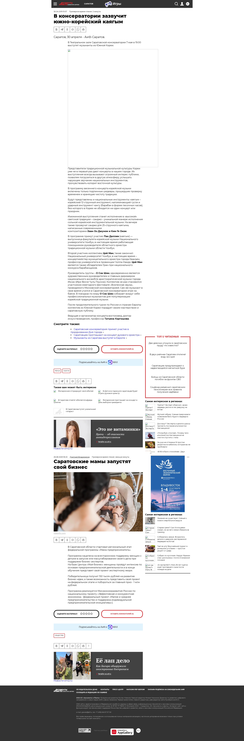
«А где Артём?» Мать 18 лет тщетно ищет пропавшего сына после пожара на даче (172, 567)
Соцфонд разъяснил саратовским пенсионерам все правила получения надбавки (167, 389)
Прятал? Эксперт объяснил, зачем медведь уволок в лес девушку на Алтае (172, 407)
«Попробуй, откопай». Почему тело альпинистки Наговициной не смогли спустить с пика (173, 435)
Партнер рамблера (100, 730)
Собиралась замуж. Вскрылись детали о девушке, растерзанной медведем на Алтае (171, 539)
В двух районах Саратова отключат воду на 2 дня (168, 355)
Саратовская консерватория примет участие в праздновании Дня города (100, 331)
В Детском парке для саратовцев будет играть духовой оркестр (118, 392)
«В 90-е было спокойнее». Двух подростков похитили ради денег (172, 453)
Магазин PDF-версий (136, 689)
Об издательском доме (86, 689)
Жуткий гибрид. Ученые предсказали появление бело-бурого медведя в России (173, 416)
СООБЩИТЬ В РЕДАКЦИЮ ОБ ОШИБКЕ (91, 692)
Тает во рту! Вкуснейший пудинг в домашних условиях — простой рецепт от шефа (172, 548)
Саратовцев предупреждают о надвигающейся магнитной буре (168, 367)
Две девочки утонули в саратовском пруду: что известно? (168, 344)
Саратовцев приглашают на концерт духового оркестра (107, 335)
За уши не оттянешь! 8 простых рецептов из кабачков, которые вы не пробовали (173, 444)
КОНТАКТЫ (105, 689)
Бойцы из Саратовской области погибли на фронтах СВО (167, 378)
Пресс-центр (117, 689)
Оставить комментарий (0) (122, 349)
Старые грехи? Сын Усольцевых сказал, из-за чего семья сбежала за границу (173, 530)
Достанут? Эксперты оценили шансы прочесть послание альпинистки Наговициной (173, 426)
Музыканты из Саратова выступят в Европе (99, 338)
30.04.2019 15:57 (60, 11)
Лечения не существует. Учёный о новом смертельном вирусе (172, 519)
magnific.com (60, 533)
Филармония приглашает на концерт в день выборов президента (117, 401)
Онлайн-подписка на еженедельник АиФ (166, 689)
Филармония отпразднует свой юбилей (75, 391)
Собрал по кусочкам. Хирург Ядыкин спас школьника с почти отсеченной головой (173, 557)
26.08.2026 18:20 (60, 457)
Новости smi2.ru (63, 448)
